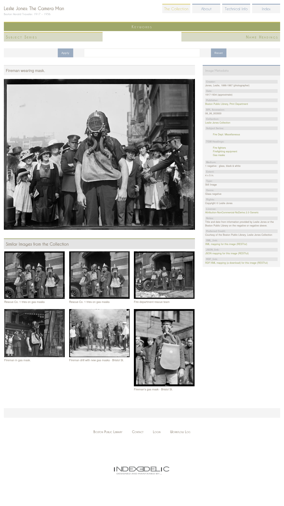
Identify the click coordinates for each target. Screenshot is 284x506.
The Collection (176, 9)
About (206, 9)
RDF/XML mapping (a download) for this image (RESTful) (236, 262)
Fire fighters (219, 147)
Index (266, 9)
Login (157, 432)
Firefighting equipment (225, 151)
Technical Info (236, 9)
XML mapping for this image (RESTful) (226, 244)
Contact (137, 432)
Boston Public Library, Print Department (226, 104)
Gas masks (219, 155)
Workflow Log (180, 432)
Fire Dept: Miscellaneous (226, 134)
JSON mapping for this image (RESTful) (227, 253)
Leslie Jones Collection (217, 122)
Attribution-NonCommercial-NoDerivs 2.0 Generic (231, 212)
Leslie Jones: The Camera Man (34, 8)
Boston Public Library (108, 432)
